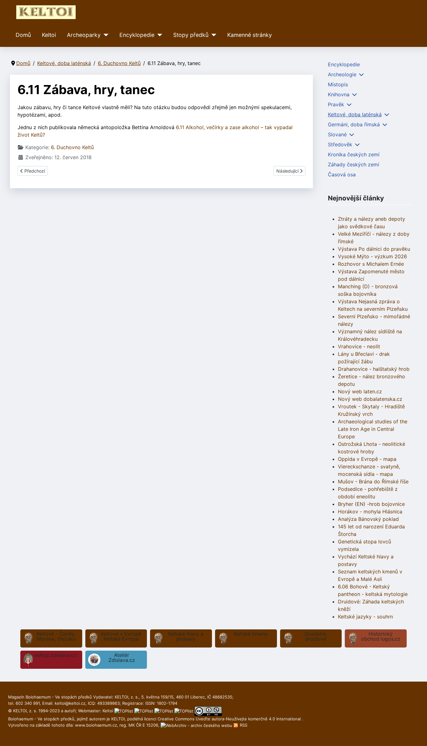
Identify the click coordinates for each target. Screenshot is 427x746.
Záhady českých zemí (353, 164)
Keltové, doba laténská (355, 114)
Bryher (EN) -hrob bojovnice (371, 504)
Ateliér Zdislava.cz (121, 657)
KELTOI (118, 718)
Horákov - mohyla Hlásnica (370, 511)
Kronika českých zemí (353, 154)
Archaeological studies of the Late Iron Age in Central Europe (372, 429)
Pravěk (336, 104)
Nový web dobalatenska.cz (370, 399)
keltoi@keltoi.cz (70, 703)
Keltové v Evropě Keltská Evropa (121, 636)
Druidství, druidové (315, 636)
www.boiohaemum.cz (96, 725)
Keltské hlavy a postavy (185, 636)
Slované (337, 134)
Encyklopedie (136, 35)
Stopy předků (190, 35)
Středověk (340, 144)
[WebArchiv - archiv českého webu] (197, 725)
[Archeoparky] (104, 35)
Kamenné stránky (249, 35)
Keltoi (49, 35)
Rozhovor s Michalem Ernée (371, 264)
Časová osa (342, 174)
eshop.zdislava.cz (56, 655)
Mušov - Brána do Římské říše (373, 481)
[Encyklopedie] (158, 35)
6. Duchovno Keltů (72, 147)
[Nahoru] (416, 734)
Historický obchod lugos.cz (380, 636)
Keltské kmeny (251, 634)
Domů (23, 35)
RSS (243, 725)
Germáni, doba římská (354, 124)
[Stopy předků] (212, 35)
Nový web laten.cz (360, 391)
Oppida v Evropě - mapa (367, 459)
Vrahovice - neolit (359, 346)
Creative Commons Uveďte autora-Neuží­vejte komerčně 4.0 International (230, 718)
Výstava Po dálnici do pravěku (374, 249)
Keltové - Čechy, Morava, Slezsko (56, 636)
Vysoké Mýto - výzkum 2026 (372, 256)
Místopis (338, 84)
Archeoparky (84, 35)
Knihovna (338, 94)
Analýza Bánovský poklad (368, 519)
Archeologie (342, 74)
